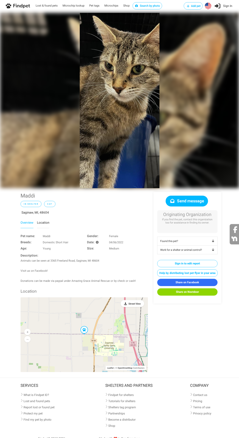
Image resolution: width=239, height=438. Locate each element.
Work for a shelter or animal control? (181, 249)
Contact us (200, 395)
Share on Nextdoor (187, 292)
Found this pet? (169, 241)
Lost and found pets (37, 401)
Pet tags (94, 5)
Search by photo (149, 5)
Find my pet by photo (37, 419)
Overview (27, 222)
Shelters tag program (122, 407)
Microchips (111, 5)
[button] (81, 326)
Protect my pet (33, 413)
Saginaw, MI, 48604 (35, 212)
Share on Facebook (187, 282)
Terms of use (201, 407)
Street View (134, 303)
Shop (126, 5)
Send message (190, 201)
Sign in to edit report (187, 263)
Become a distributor (122, 419)
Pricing (197, 401)
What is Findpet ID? (36, 395)
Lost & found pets (47, 5)
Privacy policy (202, 413)
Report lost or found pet (39, 407)
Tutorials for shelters (121, 401)
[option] (119, 100)
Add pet (195, 6)
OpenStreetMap (125, 368)
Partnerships (116, 413)
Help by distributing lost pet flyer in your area (187, 273)
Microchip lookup (73, 5)
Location (43, 222)
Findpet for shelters (121, 395)
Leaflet (110, 368)
